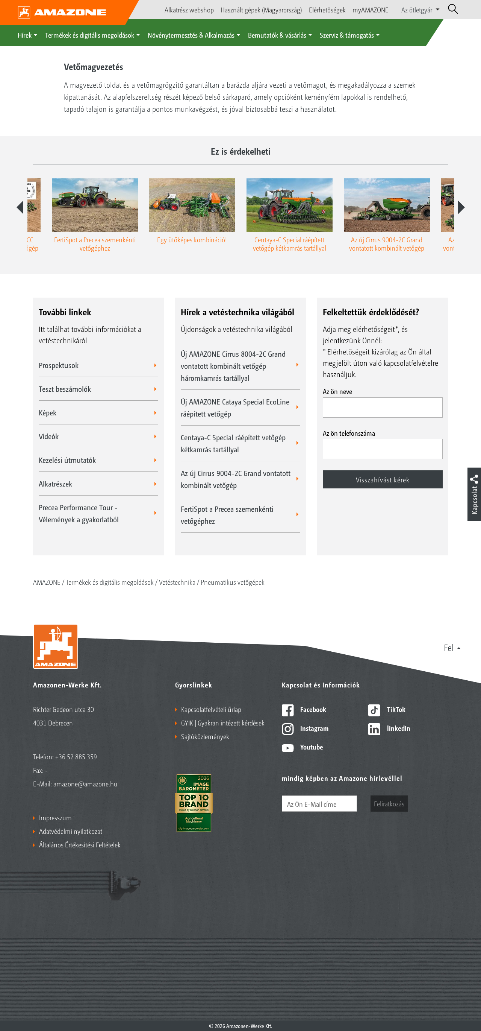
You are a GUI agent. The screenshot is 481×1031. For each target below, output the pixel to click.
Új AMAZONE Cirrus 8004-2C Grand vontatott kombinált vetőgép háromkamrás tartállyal (233, 366)
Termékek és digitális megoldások (89, 34)
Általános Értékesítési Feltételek (80, 844)
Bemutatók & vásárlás (277, 34)
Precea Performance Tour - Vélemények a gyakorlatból (79, 513)
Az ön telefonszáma (349, 432)
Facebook (312, 709)
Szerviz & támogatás (347, 34)
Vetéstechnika (177, 581)
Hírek (25, 34)
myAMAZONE (370, 9)
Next (461, 207)
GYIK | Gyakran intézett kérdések (223, 722)
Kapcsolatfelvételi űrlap (211, 709)
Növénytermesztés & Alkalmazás (191, 34)
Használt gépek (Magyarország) (261, 9)
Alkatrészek (55, 483)
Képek (47, 412)
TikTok (395, 709)
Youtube (311, 746)
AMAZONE (47, 581)
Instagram (313, 727)
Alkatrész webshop (189, 9)
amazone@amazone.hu (85, 783)
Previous (20, 207)
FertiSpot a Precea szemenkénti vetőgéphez (227, 515)
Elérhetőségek (327, 9)
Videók (49, 436)
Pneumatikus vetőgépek (233, 581)
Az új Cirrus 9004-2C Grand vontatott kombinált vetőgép (235, 479)
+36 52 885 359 (76, 756)
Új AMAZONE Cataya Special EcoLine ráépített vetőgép (235, 407)
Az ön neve (337, 391)
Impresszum (55, 817)
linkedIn (398, 727)
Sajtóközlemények (205, 736)
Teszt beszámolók (65, 388)
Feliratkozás (389, 803)
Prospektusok (59, 365)
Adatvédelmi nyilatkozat (70, 830)
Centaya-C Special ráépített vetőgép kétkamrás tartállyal (233, 443)
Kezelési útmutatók (67, 460)
